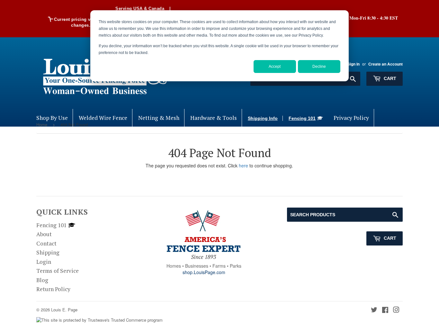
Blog (42, 280)
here (243, 165)
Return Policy (53, 289)
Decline (319, 66)
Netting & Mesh (158, 117)
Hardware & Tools (213, 117)
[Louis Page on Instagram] (396, 310)
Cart (389, 78)
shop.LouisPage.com (204, 272)
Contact (46, 243)
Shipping (47, 252)
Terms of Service (57, 270)
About (44, 234)
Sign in (353, 64)
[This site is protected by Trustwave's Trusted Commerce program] (99, 320)
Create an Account (385, 64)
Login (43, 261)
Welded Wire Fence (103, 117)
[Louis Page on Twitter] (374, 310)
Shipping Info (263, 118)
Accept (275, 66)
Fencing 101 (302, 118)
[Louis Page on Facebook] (385, 310)
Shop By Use (52, 117)
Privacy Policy (351, 117)
